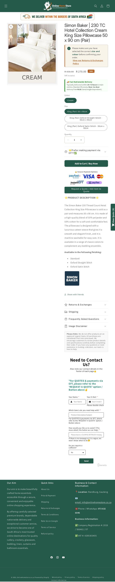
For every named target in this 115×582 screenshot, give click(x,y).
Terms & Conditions (50, 514)
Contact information (58, 580)
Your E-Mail (92, 397)
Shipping (45, 502)
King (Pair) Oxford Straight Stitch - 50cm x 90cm (86, 119)
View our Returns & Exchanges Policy (88, 62)
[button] (6, 6)
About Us (45, 489)
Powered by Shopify (42, 577)
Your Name (74, 397)
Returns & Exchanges (50, 508)
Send (86, 461)
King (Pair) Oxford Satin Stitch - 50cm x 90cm (85, 127)
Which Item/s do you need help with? (85, 410)
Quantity (68, 134)
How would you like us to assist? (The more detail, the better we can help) (84, 429)
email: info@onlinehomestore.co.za (93, 502)
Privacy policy (70, 577)
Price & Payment (48, 495)
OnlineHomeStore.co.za (25, 577)
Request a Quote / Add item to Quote (86, 190)
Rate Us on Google (49, 521)
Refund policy (47, 533)
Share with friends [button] (75, 294)
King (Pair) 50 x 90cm (77, 111)
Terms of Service (48, 527)
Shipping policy (98, 577)
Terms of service (83, 577)
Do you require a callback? (75, 446)
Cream (70, 100)
